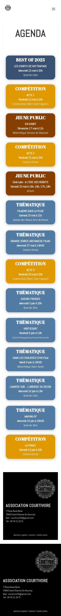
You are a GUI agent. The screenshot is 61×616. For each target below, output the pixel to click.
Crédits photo (42, 535)
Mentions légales (20, 535)
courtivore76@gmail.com (22, 517)
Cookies (32, 535)
